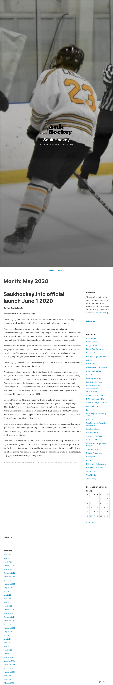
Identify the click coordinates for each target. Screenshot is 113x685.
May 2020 (7, 679)
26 (91, 516)
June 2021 (7, 639)
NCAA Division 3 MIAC (95, 395)
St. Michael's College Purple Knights (96, 444)
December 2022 (9, 573)
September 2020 (9, 672)
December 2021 (9, 617)
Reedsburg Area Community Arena (96, 414)
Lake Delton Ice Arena (94, 382)
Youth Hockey (91, 478)
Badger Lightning (92, 342)
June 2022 (7, 595)
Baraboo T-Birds (92, 353)
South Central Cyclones (94, 440)
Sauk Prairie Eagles (93, 429)
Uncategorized (29, 462)
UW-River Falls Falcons (94, 467)
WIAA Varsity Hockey (94, 471)
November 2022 (9, 576)
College (89, 360)
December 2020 (9, 661)
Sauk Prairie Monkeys (94, 436)
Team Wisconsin (92, 449)
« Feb (88, 522)
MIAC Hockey (91, 391)
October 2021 (8, 624)
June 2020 (7, 675)
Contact (60, 271)
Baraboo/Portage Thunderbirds (97, 356)
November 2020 (9, 664)
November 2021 (9, 620)
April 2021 (7, 646)
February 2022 (9, 609)
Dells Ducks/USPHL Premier (96, 367)
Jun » (93, 522)
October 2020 (8, 668)
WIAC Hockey (91, 475)
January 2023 (8, 569)
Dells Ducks (90, 364)
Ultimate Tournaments (94, 453)
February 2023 (9, 565)
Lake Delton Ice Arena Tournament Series (94, 387)
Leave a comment (46, 462)
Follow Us (90, 321)
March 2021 (8, 650)
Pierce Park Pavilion (93, 406)
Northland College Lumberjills (96, 402)
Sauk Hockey (56, 139)
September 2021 (9, 628)
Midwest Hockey (102, 312)
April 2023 (7, 558)
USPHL (89, 460)
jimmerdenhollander (13, 462)
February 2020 (9, 683)
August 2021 (8, 631)
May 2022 (7, 598)
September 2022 (9, 584)
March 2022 (8, 606)
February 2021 (9, 653)
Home (51, 271)
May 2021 (7, 642)
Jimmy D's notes (92, 375)
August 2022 (8, 587)
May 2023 (7, 554)
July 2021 (7, 635)
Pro (87, 410)
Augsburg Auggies (92, 338)
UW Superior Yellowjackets (96, 464)
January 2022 (8, 613)
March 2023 (8, 562)
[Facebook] (5, 542)
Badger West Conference (95, 349)
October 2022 (8, 580)
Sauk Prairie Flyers (92, 432)
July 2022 (7, 591)
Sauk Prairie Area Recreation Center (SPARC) (96, 424)
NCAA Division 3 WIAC (95, 399)
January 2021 (8, 657)
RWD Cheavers (91, 419)
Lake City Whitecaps (93, 378)
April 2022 (7, 602)
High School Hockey (93, 371)
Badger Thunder (92, 345)
